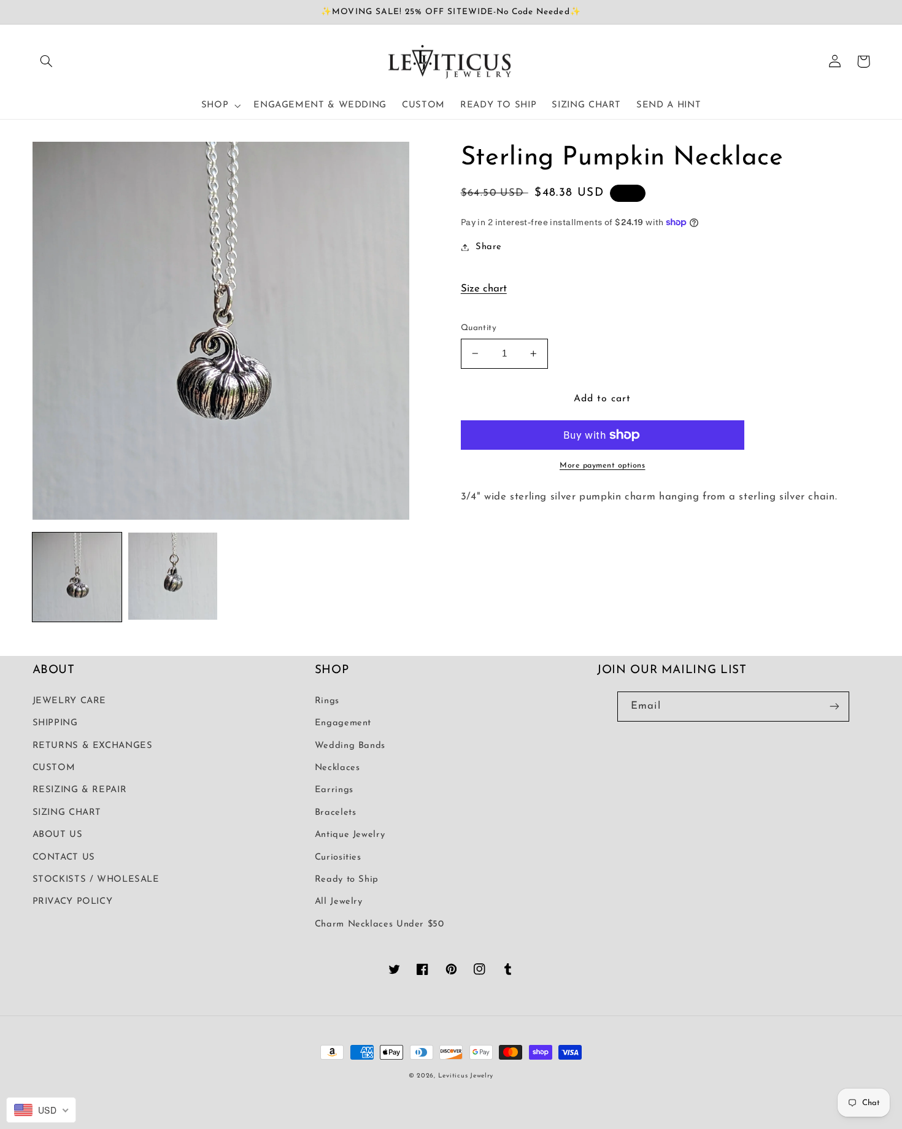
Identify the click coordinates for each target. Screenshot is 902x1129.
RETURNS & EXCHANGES (93, 745)
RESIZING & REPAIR (80, 790)
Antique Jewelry (350, 834)
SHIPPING (55, 723)
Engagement (343, 723)
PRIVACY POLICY (73, 901)
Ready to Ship (347, 879)
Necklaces (337, 768)
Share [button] (489, 247)
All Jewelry (339, 901)
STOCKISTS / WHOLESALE (96, 879)
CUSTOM (54, 768)
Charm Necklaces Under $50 (379, 924)
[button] (47, 61)
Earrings (334, 790)
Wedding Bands (350, 745)
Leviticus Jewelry (466, 1076)
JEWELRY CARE (70, 701)
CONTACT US (64, 857)
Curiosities (338, 857)
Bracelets (336, 812)
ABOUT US (58, 834)
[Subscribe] (834, 707)
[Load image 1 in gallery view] (77, 577)
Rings (327, 701)
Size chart (484, 288)
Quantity (478, 328)
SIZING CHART (67, 812)
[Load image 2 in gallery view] (173, 577)
